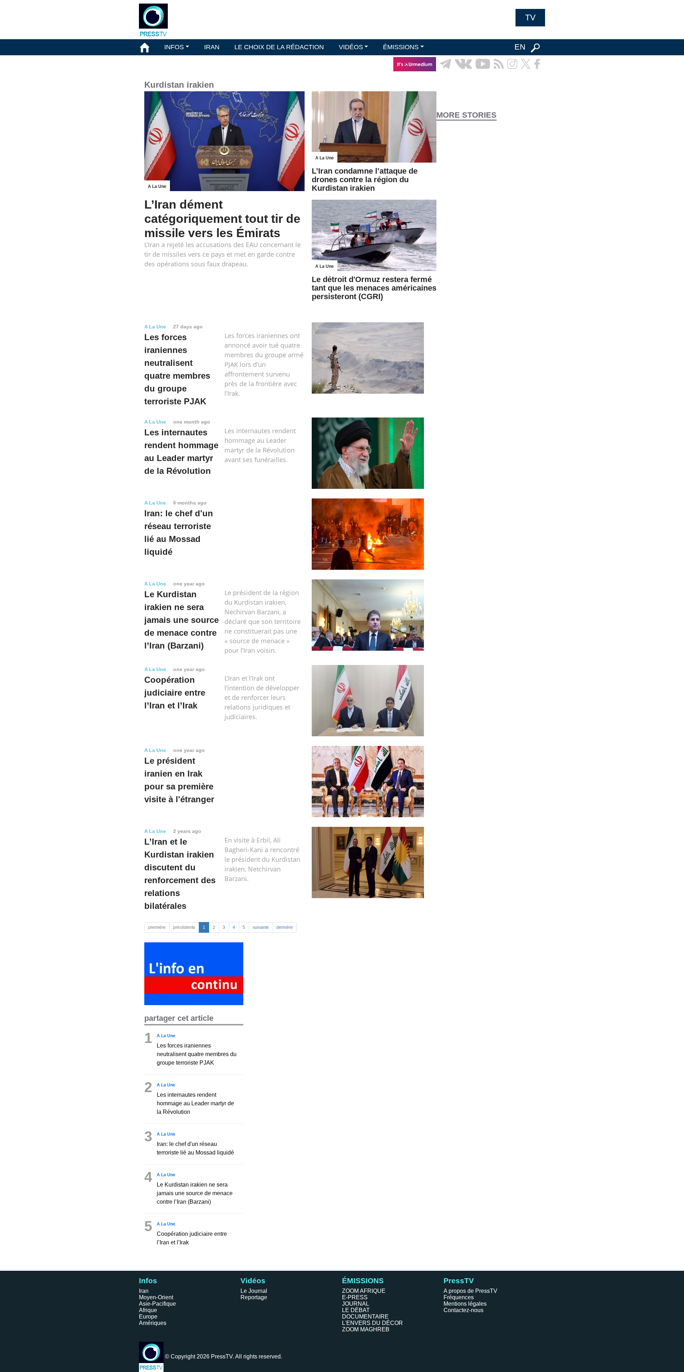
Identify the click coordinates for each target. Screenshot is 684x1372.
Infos (148, 1280)
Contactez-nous (463, 1310)
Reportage (253, 1297)
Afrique (148, 1310)
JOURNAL (355, 1304)
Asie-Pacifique (157, 1304)
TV (530, 17)
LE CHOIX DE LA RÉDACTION (279, 47)
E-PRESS (355, 1297)
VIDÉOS (351, 47)
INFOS (174, 47)
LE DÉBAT (356, 1310)
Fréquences (459, 1297)
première (157, 927)
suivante (261, 927)
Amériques (152, 1323)
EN (519, 46)
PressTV (459, 1280)
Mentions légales (465, 1304)
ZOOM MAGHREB (365, 1329)
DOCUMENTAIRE (365, 1317)
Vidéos (252, 1280)
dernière (284, 927)
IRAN (211, 47)
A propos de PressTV (470, 1291)
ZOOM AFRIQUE (363, 1291)
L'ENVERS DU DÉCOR (372, 1323)
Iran (144, 1291)
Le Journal (253, 1291)
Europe (148, 1317)
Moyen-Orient (156, 1297)
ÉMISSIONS (401, 47)
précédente (184, 927)
